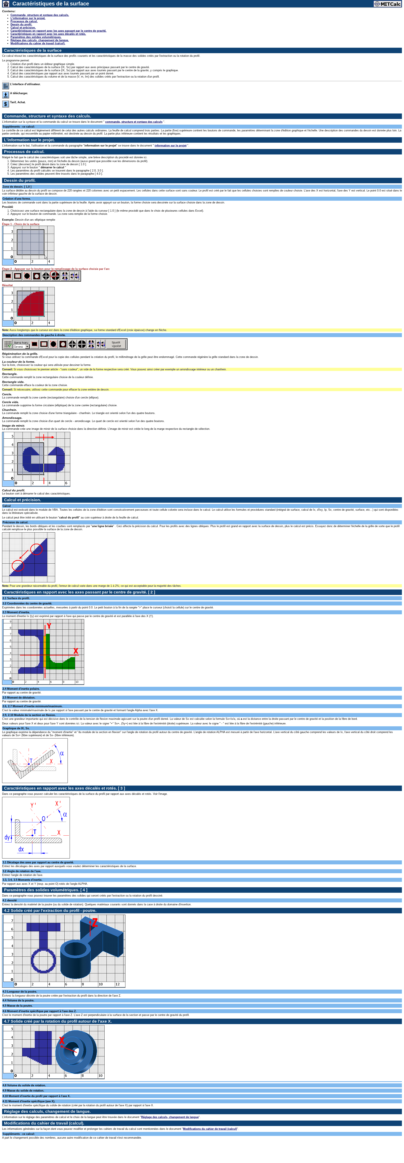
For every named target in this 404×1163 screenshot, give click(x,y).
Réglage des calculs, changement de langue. (40, 40)
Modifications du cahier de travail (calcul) (210, 1128)
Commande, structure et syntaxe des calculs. (40, 15)
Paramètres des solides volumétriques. (36, 37)
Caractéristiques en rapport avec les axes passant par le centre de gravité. (58, 30)
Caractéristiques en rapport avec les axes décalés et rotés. (48, 34)
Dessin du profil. (21, 24)
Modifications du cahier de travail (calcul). (38, 43)
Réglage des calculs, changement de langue (170, 1117)
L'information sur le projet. (28, 18)
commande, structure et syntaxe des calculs (133, 121)
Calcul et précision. (23, 27)
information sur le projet (170, 145)
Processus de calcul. (24, 21)
